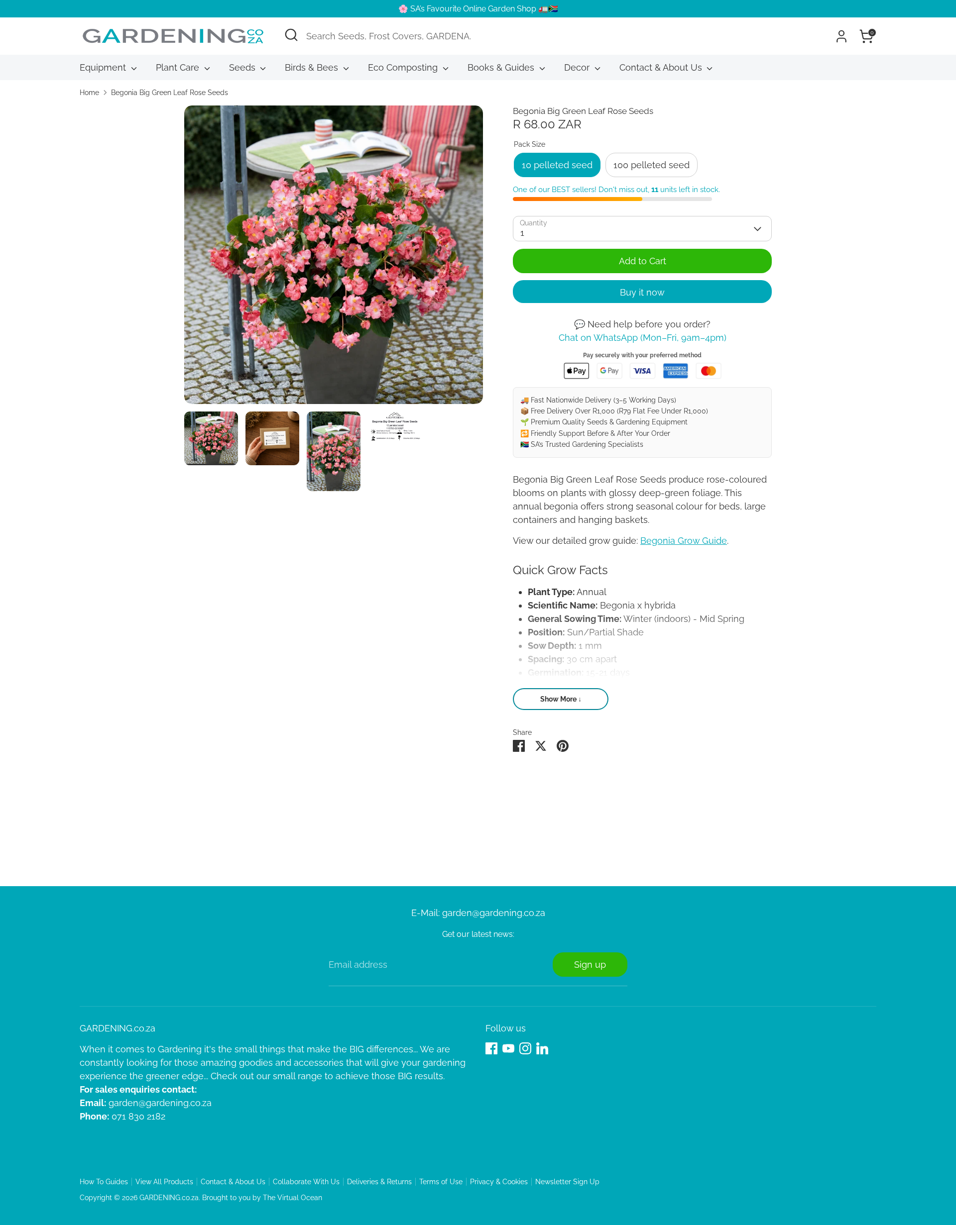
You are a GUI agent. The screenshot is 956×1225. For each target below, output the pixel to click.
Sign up (590, 964)
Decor (578, 67)
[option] (333, 258)
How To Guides (104, 1182)
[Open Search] (291, 35)
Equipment (104, 67)
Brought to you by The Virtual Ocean (262, 1198)
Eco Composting (404, 67)
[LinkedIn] (542, 1048)
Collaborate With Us (306, 1182)
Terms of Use (441, 1182)
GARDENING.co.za (169, 1198)
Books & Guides (502, 67)
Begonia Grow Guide (683, 540)
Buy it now (642, 292)
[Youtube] (508, 1048)
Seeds (243, 67)
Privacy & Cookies (499, 1182)
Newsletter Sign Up (567, 1182)
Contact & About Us (662, 67)
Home (89, 93)
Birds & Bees (313, 67)
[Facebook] (491, 1048)
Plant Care (179, 67)
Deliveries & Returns (379, 1182)
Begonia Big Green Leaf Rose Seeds (169, 93)
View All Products (164, 1182)
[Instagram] (525, 1048)
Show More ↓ (561, 699)
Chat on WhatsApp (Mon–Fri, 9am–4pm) (642, 337)
